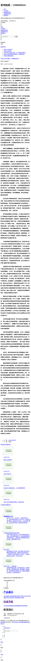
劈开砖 (22, 596)
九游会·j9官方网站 (5, 58)
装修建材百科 (7, 13)
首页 (5, 9)
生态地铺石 (7, 596)
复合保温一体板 (13, 597)
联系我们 (6, 15)
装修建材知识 (7, 12)
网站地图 (3, 622)
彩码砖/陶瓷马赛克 (15, 596)
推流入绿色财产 (8, 49)
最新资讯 (3, 46)
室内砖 (22, 597)
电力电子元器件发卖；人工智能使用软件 (15, 52)
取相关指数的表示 (9, 55)
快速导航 (8, 601)
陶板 (19, 597)
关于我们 (6, 10)
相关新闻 (6, 444)
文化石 (26, 596)
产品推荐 (6, 504)
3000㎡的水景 (7, 51)
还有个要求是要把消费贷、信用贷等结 (14, 54)
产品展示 (8, 592)
